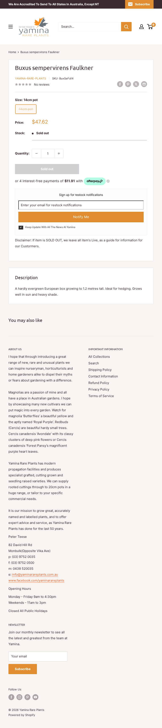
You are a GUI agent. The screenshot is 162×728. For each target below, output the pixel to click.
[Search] (126, 26)
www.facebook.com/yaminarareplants (36, 580)
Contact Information (103, 376)
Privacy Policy (98, 389)
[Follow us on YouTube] (35, 697)
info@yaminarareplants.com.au (35, 574)
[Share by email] (144, 84)
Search (93, 363)
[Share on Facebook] (120, 84)
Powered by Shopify (21, 715)
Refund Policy (98, 383)
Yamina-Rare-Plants (30, 78)
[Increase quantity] (58, 153)
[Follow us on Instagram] (19, 697)
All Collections (99, 357)
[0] (150, 26)
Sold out (47, 169)
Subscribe (142, 4)
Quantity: (22, 153)
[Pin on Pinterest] (128, 84)
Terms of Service (101, 396)
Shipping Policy (100, 370)
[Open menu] (10, 26)
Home (12, 52)
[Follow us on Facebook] (11, 697)
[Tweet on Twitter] (136, 84)
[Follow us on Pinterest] (27, 697)
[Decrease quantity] (36, 153)
